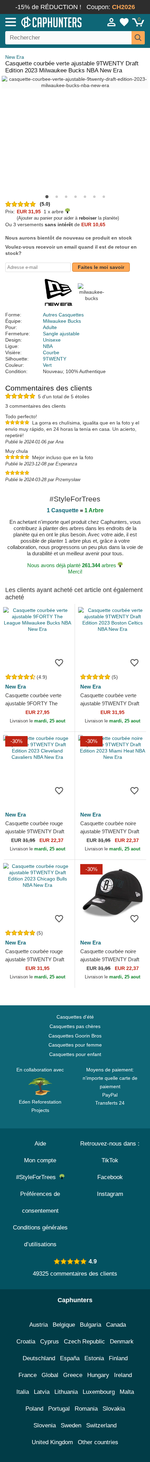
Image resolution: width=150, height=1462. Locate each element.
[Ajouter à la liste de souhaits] (58, 662)
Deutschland (39, 1358)
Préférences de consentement (40, 1202)
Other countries (98, 1442)
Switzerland (101, 1425)
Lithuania (66, 1392)
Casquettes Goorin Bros (75, 1036)
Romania (86, 1408)
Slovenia (44, 1425)
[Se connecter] (111, 22)
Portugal (59, 1408)
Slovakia (114, 1408)
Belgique (64, 1324)
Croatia (25, 1341)
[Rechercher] (138, 37)
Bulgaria (90, 1324)
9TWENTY (54, 359)
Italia (22, 1392)
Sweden (71, 1425)
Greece (72, 1375)
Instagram (110, 1194)
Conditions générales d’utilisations (40, 1236)
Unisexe (52, 340)
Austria (38, 1324)
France (27, 1375)
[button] (46, 196)
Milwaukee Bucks (62, 321)
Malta (127, 1392)
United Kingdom (52, 1442)
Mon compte (40, 1160)
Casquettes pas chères (75, 1026)
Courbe (51, 352)
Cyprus (49, 1341)
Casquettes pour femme (75, 1045)
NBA (48, 346)
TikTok (110, 1160)
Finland (118, 1358)
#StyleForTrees (37, 1177)
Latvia (42, 1392)
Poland (34, 1408)
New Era (14, 57)
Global (50, 1375)
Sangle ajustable (61, 333)
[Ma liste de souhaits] (124, 22)
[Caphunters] (43, 21)
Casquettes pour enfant (75, 1054)
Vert (47, 365)
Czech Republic (84, 1341)
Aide (40, 1143)
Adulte (50, 327)
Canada (116, 1324)
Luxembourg (99, 1392)
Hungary (98, 1375)
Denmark (122, 1341)
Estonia (94, 1358)
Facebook (110, 1177)
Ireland (123, 1375)
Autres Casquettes (63, 315)
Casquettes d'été (75, 1017)
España (70, 1358)
